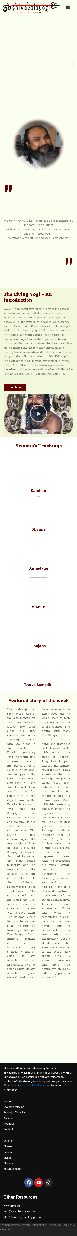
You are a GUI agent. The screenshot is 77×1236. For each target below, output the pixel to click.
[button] (68, 7)
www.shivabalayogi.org (36, 1085)
